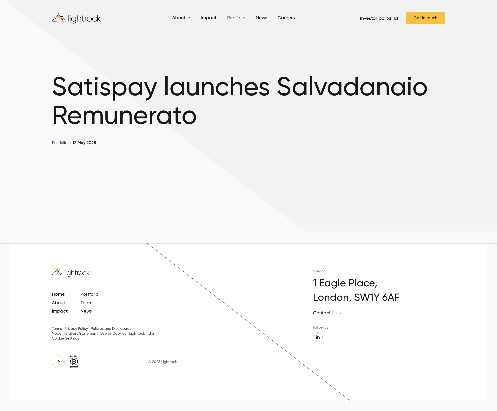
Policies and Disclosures (111, 329)
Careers (286, 17)
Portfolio (236, 17)
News (261, 17)
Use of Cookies (113, 333)
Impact (209, 17)
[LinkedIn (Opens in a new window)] (318, 337)
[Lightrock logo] (77, 19)
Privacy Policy (76, 329)
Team (86, 302)
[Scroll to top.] (58, 361)
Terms (57, 329)
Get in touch (425, 17)
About (179, 17)
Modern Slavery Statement (75, 333)
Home (58, 294)
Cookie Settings (65, 338)
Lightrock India (141, 333)
